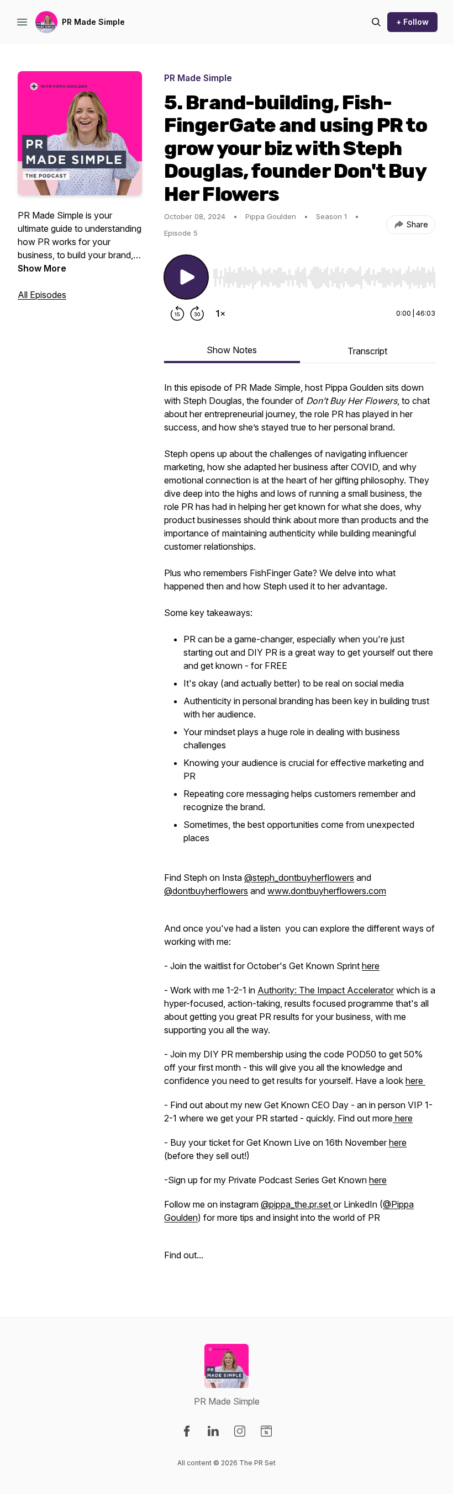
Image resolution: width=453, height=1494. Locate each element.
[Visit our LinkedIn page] (213, 1431)
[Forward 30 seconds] (197, 313)
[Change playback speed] (220, 313)
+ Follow (412, 21)
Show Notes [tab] (232, 349)
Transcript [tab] (367, 351)
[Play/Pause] (186, 277)
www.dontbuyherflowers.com (326, 890)
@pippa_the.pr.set (297, 1204)
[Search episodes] (376, 22)
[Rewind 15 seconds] (177, 313)
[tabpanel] (299, 827)
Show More (42, 268)
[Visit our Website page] (266, 1431)
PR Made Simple (93, 21)
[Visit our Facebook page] (186, 1431)
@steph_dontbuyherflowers (299, 877)
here (371, 965)
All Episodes (42, 294)
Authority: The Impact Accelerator (325, 990)
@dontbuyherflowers (206, 890)
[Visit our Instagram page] (239, 1431)
